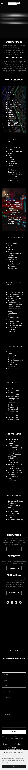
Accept (14, 766)
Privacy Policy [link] (8, 738)
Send (14, 731)
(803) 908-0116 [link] (16, 748)
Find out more (14, 549)
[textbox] (14, 669)
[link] (14, 3)
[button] (3, 3)
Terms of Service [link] (16, 738)
